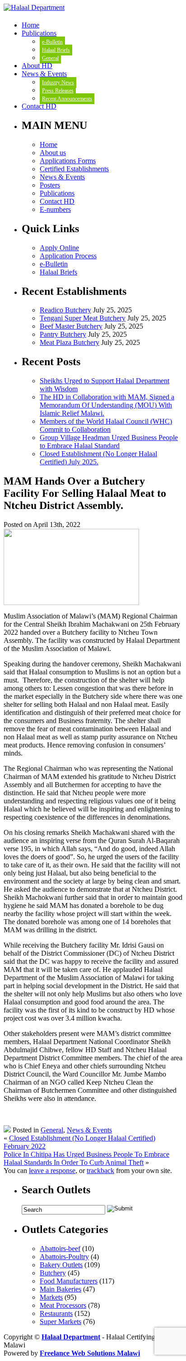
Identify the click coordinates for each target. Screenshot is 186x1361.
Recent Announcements (67, 99)
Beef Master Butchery (71, 326)
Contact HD (39, 106)
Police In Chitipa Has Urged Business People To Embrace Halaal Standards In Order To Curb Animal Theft (86, 1158)
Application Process (68, 256)
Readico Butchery (65, 310)
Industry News (58, 82)
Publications (39, 33)
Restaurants (56, 1313)
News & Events (44, 74)
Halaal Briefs (56, 50)
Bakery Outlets (61, 1265)
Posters (50, 185)
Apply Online (59, 248)
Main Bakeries (60, 1289)
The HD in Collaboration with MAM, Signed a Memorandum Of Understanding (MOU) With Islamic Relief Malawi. (107, 405)
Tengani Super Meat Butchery (83, 318)
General (50, 58)
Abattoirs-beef (60, 1248)
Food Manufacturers (69, 1281)
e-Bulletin (52, 42)
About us (53, 152)
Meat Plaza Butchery (69, 342)
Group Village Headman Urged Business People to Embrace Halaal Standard (109, 441)
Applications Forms (68, 161)
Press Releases (58, 90)
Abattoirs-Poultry (64, 1256)
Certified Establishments (74, 169)
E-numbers (55, 209)
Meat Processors (63, 1305)
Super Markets (60, 1321)
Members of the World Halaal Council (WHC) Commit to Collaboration (106, 425)
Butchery (53, 1273)
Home (30, 25)
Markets (51, 1297)
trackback (100, 1170)
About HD (37, 65)
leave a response (52, 1170)
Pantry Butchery (63, 334)
